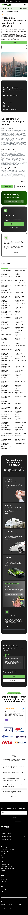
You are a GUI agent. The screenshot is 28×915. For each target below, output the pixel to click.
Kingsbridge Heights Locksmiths (20, 339)
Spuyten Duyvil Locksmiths (18, 408)
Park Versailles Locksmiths (5, 386)
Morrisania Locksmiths (20, 360)
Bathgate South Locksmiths (18, 273)
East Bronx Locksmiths (20, 303)
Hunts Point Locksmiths (7, 331)
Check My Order (5, 889)
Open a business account (7, 868)
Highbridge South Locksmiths (19, 328)
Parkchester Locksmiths (18, 386)
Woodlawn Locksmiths (20, 443)
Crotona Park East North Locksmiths (6, 304)
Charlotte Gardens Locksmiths (6, 286)
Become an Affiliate (6, 864)
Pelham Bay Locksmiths (4, 389)
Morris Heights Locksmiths (18, 354)
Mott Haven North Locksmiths (5, 367)
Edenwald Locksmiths (7, 315)
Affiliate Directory (5, 881)
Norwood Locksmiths (20, 381)
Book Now (8, 186)
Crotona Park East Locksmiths (19, 301)
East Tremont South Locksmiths (6, 312)
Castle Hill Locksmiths (20, 283)
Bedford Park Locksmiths (18, 277)
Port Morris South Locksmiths (5, 397)
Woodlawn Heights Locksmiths (6, 447)
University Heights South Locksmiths (6, 430)
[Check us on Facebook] (1, 902)
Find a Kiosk (4, 877)
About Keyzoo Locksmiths (7, 849)
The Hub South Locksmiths (5, 415)
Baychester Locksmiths (7, 276)
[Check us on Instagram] (4, 902)
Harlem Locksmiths (6, 324)
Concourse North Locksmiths (19, 293)
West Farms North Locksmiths (6, 440)
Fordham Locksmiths (6, 317)
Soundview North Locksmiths (5, 404)
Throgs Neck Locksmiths (18, 415)
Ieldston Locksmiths (6, 334)
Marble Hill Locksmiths (20, 345)
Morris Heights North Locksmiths (6, 357)
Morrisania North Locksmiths (5, 363)
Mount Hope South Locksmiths (19, 378)
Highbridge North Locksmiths (5, 328)
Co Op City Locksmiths (20, 289)
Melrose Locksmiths (6, 349)
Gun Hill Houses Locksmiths (19, 321)
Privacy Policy (4, 908)
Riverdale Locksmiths (20, 396)
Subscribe (14, 817)
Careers (3, 870)
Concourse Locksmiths (7, 292)
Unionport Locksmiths (20, 422)
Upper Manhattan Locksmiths (19, 430)
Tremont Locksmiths (6, 418)
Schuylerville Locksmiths (4, 400)
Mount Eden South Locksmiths (6, 374)
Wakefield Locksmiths (20, 433)
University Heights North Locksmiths (19, 426)
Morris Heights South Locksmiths (20, 357)
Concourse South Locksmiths (5, 297)
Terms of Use (19, 904)
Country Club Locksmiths (4, 301)
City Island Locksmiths (20, 285)
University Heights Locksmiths (6, 426)
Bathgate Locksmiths (20, 270)
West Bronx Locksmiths (7, 435)
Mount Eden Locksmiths (4, 371)
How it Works (4, 879)
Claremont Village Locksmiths (6, 289)
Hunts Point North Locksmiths (19, 331)
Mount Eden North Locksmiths (19, 371)
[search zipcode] (22, 201)
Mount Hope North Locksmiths (6, 378)
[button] (14, 767)
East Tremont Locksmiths (4, 308)
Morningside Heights (12, 11)
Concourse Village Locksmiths (19, 297)
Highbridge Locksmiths (20, 324)
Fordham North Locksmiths (18, 318)
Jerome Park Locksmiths (18, 335)
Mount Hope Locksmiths (18, 374)
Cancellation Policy (14, 908)
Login (2, 891)
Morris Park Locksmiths (7, 360)
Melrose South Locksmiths (5, 354)
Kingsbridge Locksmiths (4, 339)
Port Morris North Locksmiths (19, 393)
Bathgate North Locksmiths (5, 273)
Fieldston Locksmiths (20, 315)
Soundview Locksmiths (20, 400)
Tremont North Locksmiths (18, 419)
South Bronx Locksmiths (18, 404)
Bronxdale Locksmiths (7, 283)
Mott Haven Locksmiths (20, 363)
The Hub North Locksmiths (18, 412)
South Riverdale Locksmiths (5, 408)
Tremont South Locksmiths (5, 423)
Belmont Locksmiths (6, 280)
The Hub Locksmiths (6, 411)
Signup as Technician (6, 866)
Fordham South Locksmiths (5, 321)
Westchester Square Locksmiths (20, 440)
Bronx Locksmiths (19, 280)
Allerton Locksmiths (6, 270)
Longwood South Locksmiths (5, 346)
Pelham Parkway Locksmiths (19, 389)
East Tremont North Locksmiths (19, 308)
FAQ (2, 855)
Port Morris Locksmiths (7, 392)
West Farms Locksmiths (18, 436)
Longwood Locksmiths (7, 342)
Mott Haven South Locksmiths (19, 367)
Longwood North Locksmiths (19, 342)
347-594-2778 (15, 47)
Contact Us (3, 853)
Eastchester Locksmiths (18, 312)
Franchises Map (5, 851)
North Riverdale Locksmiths (5, 382)
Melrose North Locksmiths (18, 350)
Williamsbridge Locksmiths (5, 444)
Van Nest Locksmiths (6, 433)
